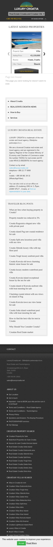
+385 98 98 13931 (13, 377)
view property (26, 71)
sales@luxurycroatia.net (18, 168)
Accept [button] (21, 543)
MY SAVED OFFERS (38, 19)
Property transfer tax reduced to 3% (24, 218)
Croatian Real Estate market (21, 332)
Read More (31, 543)
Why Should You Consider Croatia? (24, 327)
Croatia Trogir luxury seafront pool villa (26, 256)
